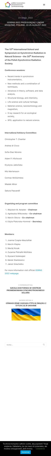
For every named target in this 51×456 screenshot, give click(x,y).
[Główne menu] (44, 4)
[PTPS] (15, 4)
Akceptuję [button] (25, 452)
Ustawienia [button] (40, 448)
